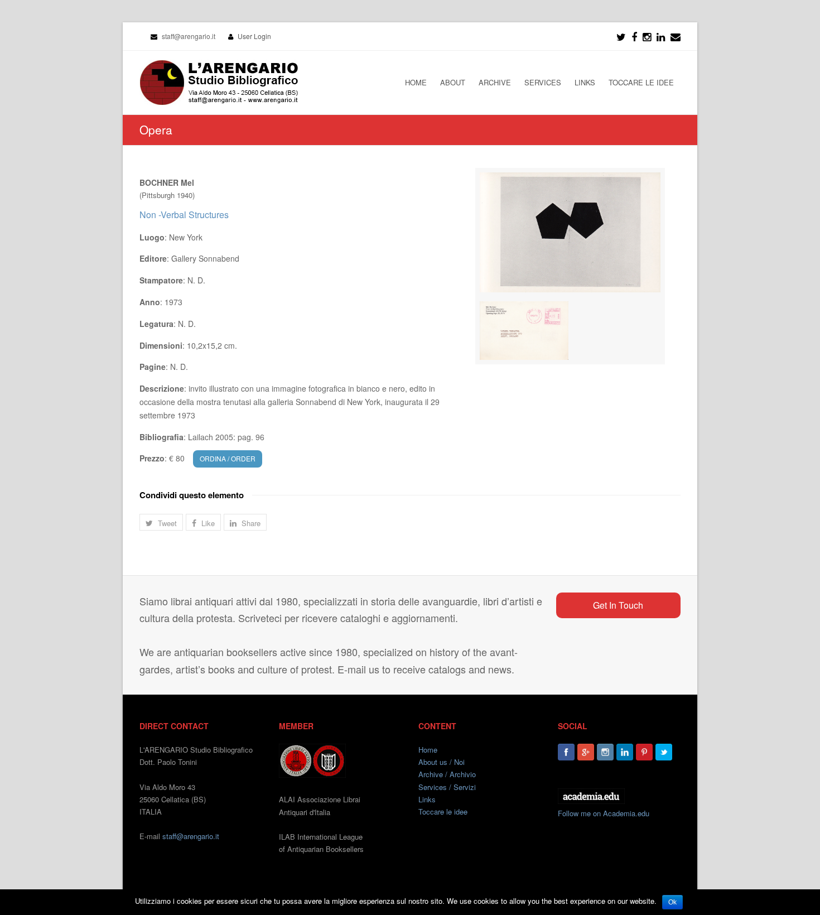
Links (427, 799)
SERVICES (542, 82)
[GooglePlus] (585, 752)
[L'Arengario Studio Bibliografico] (218, 82)
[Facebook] (634, 36)
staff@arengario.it (190, 836)
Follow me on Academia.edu (603, 813)
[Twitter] (621, 36)
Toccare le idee (442, 811)
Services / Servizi (447, 787)
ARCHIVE (495, 82)
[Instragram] (647, 36)
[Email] (676, 36)
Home (427, 749)
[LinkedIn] (661, 36)
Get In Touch (618, 605)
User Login (254, 36)
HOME (416, 82)
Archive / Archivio (447, 774)
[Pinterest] (644, 752)
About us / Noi (441, 762)
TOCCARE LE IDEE (641, 82)
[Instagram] (605, 752)
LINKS (585, 82)
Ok (672, 902)
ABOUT (452, 82)
